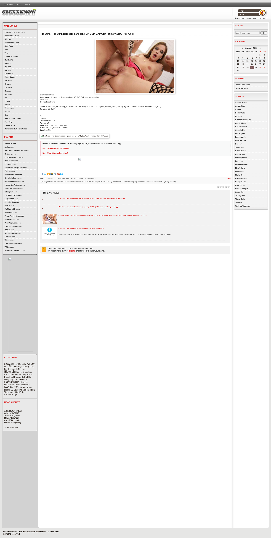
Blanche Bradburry (243, 120)
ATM (88, 182)
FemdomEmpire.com (13, 175)
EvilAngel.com (10, 164)
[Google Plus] (58, 174)
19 (247, 64)
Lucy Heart (239, 161)
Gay (6, 115)
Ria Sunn (57, 182)
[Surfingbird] (61, 174)
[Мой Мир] (51, 174)
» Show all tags (10, 395)
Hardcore (10, 381)
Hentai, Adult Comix (13, 118)
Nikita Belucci (241, 178)
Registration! (239, 18)
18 (243, 64)
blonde (15, 369)
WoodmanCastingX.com (15, 250)
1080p (7, 364)
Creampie (8, 374)
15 (260, 61)
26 (247, 67)
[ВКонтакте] (42, 174)
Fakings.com (10, 171)
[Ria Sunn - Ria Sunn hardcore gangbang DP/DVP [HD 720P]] (49, 238)
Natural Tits (11, 387)
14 (256, 61)
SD (12, 390)
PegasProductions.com (14, 216)
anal (6, 366)
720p (24, 364)
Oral (6, 98)
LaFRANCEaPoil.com (13, 195)
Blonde (8, 63)
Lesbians (8, 87)
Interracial (24, 382)
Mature (7, 105)
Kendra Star (240, 154)
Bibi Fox (238, 116)
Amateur (8, 80)
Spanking (18, 390)
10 (238, 61)
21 (256, 64)
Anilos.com (9, 147)
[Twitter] (45, 174)
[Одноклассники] (48, 174)
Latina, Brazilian (11, 56)
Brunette (8, 94)
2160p (14, 364)
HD (17, 382)
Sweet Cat (239, 192)
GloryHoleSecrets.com (14, 178)
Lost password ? (252, 18)
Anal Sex (51, 178)
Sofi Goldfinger (241, 189)
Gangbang (8, 379)
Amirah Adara (241, 102)
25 (243, 67)
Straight (26, 390)
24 (238, 67)
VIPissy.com (9, 247)
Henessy (238, 144)
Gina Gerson (240, 140)
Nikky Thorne (240, 182)
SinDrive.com (10, 237)
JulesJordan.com (12, 202)
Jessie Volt (239, 147)
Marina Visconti (241, 164)
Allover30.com (10, 143)
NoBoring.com (11, 212)
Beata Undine (240, 113)
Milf (28, 384)
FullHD (28, 377)
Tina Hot (238, 202)
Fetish (7, 101)
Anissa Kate (240, 106)
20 (252, 64)
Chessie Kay (240, 130)
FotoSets (8, 122)
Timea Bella (240, 199)
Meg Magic (239, 171)
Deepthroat (9, 377)
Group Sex (9, 74)
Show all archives (11, 427)
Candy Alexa (240, 123)
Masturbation (10, 77)
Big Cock (22, 367)
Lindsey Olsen (241, 158)
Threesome (9, 392)
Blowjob (9, 371)
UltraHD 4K (19, 392)
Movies (7, 112)
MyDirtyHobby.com (12, 209)
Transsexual (9, 108)
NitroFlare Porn (242, 88)
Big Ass (8, 67)
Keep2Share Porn (243, 85)
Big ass (13, 366)
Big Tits (8, 70)
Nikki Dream (240, 185)
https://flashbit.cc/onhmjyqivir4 (55, 153)
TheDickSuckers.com (13, 243)
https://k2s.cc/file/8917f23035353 (55, 148)
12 (247, 61)
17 (238, 64)
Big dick (30, 366)
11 (243, 61)
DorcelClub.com (11, 161)
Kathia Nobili (240, 151)
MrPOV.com (9, 206)
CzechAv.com (10, 157)
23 (264, 64)
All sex (31, 363)
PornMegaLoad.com (13, 223)
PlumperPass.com (12, 219)
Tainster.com (10, 240)
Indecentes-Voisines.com (15, 185)
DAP (81, 182)
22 (260, 64)
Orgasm (8, 84)
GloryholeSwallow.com (14, 181)
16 (264, 61)
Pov (24, 387)
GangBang (165, 182)
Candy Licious (241, 127)
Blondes (21, 369)
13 (252, 61)
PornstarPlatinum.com (14, 226)
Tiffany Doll (240, 196)
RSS (18, 4)
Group (24, 379)
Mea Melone (240, 168)
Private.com (9, 230)
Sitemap (28, 4)
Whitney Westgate (242, 206)
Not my (262, 18)
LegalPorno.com (11, 199)
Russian (8, 91)
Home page (8, 4)
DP (85, 182)
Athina (238, 109)
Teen (6, 53)
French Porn (10, 125)
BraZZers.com (10, 154)
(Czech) (20, 157)
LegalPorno (9, 385)
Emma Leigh (240, 137)
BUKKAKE (9, 60)
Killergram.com (11, 192)
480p (19, 364)
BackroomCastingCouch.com (17, 150)
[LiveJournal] (55, 174)
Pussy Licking (128, 182)
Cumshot (17, 374)
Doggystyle (19, 377)
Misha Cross (240, 175)
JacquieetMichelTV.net (14, 188)
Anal (6, 49)
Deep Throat (27, 374)
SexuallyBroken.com (13, 233)
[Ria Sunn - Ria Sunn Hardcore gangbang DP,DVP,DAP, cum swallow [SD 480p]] (42, 208)
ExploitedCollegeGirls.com (16, 168)
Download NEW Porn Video (16, 129)
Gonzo (17, 379)
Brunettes (27, 372)
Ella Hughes (240, 133)
